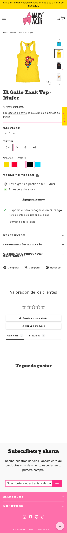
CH (8, 147)
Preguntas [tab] (34, 335)
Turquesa (37, 164)
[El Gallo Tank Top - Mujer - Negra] (16, 427)
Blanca (22, 164)
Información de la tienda (22, 221)
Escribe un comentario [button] (35, 317)
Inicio (5, 32)
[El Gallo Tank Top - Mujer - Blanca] (12, 427)
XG (34, 147)
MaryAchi (13, 497)
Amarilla (6, 164)
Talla (8, 141)
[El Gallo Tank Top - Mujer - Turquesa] (19, 427)
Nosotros (13, 506)
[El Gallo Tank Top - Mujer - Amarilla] (5, 427)
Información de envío (23, 244)
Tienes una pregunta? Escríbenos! (23, 255)
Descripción (14, 235)
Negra (30, 164)
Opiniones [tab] (12, 335)
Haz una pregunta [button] (35, 325)
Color (14, 157)
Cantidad (11, 128)
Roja (14, 164)
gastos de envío (17, 112)
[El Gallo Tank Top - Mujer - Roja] (8, 427)
